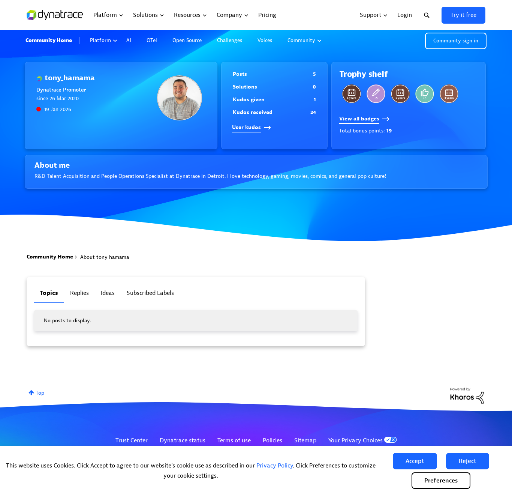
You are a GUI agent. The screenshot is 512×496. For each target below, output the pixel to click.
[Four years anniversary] (449, 93)
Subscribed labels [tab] (150, 293)
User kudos (246, 127)
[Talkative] (376, 93)
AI (128, 40)
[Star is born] (424, 93)
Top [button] (40, 393)
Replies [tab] (79, 293)
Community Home (48, 40)
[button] (415, 461)
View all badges (359, 119)
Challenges (229, 40)
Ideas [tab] (108, 293)
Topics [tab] (49, 293)
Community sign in (455, 41)
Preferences (441, 480)
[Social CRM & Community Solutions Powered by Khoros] (467, 395)
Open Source (187, 40)
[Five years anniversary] (400, 93)
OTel (152, 40)
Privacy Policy (274, 465)
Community (301, 40)
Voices (264, 40)
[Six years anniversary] (351, 93)
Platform (100, 40)
